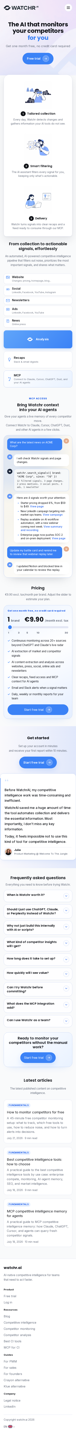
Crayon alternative (17, 1380)
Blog (7, 1316)
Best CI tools (12, 1341)
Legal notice (12, 1400)
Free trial (10, 1296)
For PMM (10, 1361)
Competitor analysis (17, 1335)
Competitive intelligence (20, 1322)
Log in (8, 1302)
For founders (13, 1374)
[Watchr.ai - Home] (21, 7)
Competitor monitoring (19, 1329)
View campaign (53, 514)
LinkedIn (9, 1406)
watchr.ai (13, 1267)
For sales (10, 1367)
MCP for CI (12, 1347)
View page (37, 506)
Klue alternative (14, 1386)
